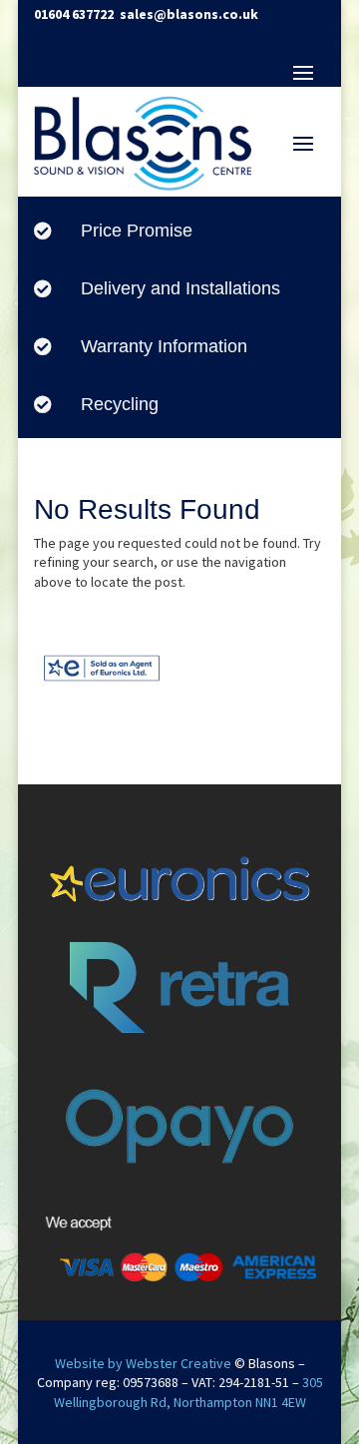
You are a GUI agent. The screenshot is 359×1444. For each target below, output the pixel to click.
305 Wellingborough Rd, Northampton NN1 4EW (188, 1392)
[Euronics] (102, 685)
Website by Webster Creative (143, 1363)
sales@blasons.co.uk (189, 14)
